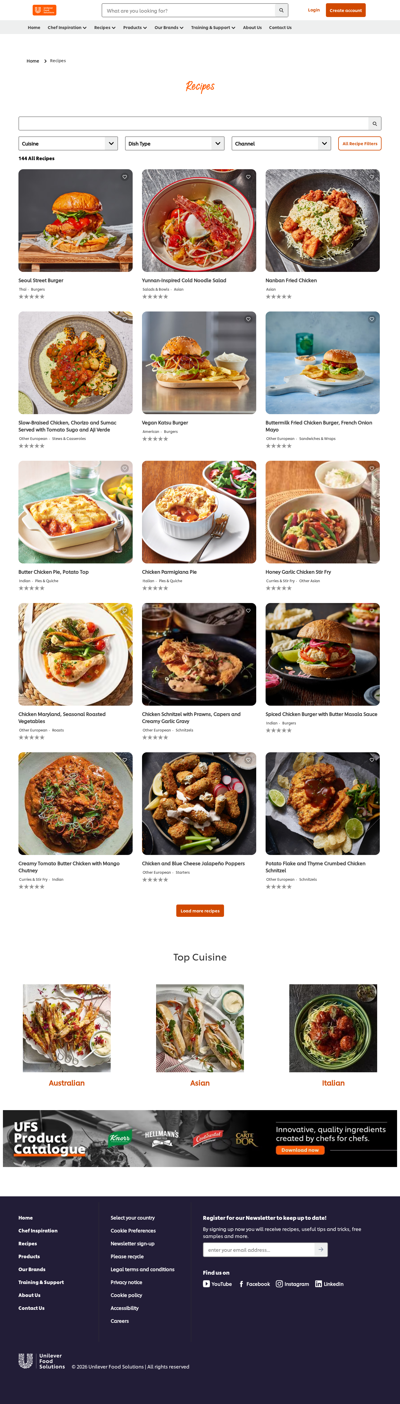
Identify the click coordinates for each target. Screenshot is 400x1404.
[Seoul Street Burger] (75, 220)
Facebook (258, 1283)
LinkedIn (333, 1283)
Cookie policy (126, 1294)
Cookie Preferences (133, 1230)
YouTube (222, 1283)
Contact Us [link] (280, 27)
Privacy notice (126, 1281)
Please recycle (127, 1256)
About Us (29, 1294)
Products (29, 1256)
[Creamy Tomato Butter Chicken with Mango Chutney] (75, 803)
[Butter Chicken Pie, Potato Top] (75, 512)
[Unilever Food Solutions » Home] (44, 10)
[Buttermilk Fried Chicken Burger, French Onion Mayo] (323, 362)
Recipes (27, 1243)
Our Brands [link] (166, 27)
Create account (346, 10)
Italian (333, 1082)
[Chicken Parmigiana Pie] (199, 512)
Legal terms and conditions (143, 1269)
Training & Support (41, 1281)
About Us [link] (252, 27)
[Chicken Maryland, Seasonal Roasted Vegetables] (75, 654)
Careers (120, 1320)
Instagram (297, 1283)
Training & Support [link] (210, 27)
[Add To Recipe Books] (124, 177)
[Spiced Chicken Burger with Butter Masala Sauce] (323, 654)
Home (25, 1217)
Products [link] (132, 27)
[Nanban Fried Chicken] (323, 220)
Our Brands (31, 1269)
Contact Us (31, 1307)
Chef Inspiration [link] (64, 27)
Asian (200, 1082)
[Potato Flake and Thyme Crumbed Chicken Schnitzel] (323, 803)
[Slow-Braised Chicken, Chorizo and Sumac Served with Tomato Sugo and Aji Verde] (75, 362)
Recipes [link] (102, 27)
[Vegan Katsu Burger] (199, 362)
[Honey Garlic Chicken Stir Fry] (323, 512)
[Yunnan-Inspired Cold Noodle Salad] (199, 220)
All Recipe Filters (360, 143)
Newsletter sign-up (133, 1243)
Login (314, 9)
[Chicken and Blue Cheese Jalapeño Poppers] (199, 803)
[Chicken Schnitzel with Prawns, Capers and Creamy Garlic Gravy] (199, 654)
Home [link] (34, 27)
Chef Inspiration (38, 1230)
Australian (67, 1082)
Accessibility (125, 1307)
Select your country (133, 1217)
